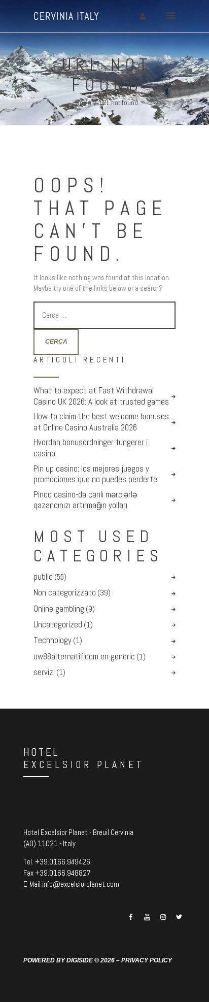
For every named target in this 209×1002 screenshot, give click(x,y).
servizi (44, 672)
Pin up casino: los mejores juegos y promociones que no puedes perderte (95, 474)
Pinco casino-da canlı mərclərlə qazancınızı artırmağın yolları (85, 500)
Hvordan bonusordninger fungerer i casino (90, 448)
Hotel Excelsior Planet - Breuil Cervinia (78, 832)
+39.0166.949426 (62, 861)
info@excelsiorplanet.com (80, 884)
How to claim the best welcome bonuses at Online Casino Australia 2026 (101, 422)
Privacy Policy (146, 960)
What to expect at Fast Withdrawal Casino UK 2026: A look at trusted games (101, 396)
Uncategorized (57, 624)
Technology (52, 640)
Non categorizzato (64, 592)
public (43, 577)
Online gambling (58, 609)
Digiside (79, 960)
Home (83, 102)
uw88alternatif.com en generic (84, 656)
